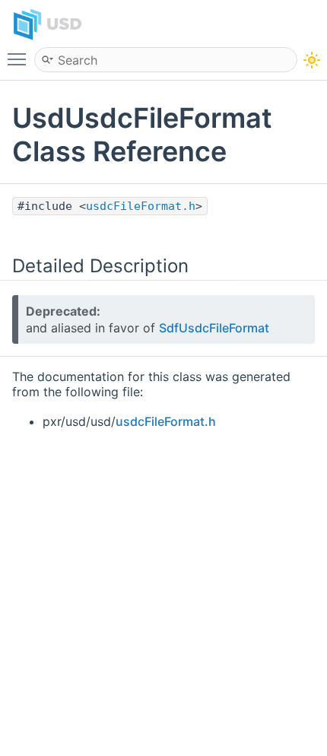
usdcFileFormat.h (140, 206)
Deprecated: (63, 311)
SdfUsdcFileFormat (214, 327)
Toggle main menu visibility (19, 58)
